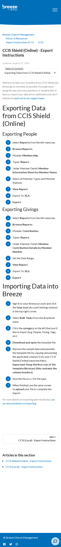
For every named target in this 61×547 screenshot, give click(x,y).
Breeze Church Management (18, 34)
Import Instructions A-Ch (20, 42)
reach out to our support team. (29, 98)
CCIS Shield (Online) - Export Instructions (28, 460)
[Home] (9, 7)
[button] (55, 10)
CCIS (40, 42)
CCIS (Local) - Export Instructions (24, 466)
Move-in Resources (16, 38)
